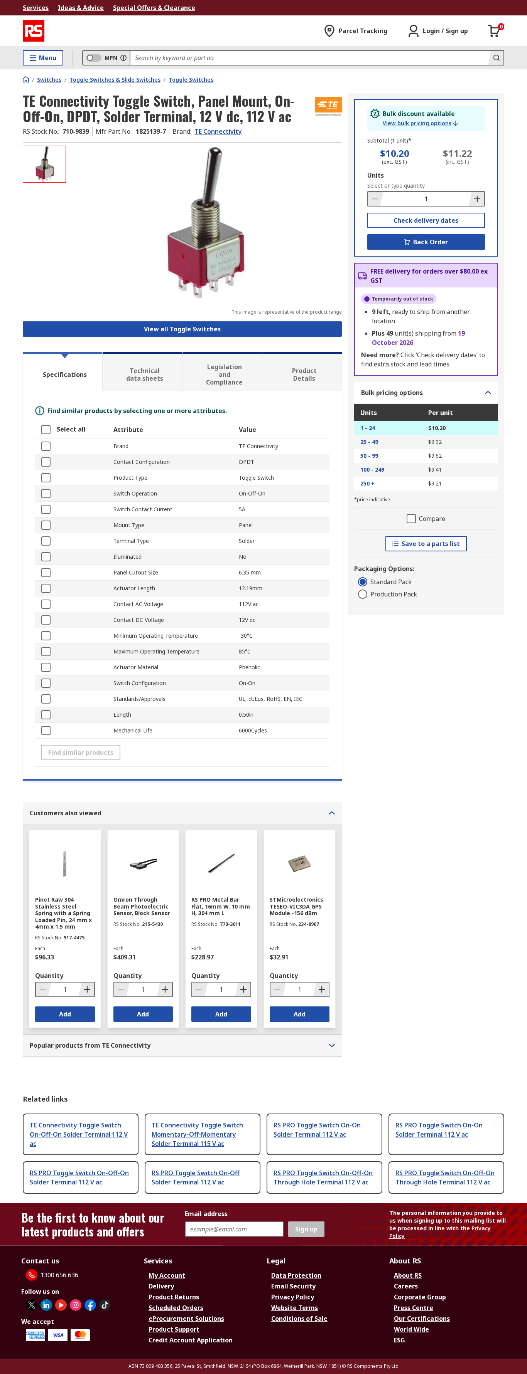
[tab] (62, 371)
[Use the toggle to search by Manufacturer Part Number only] (123, 58)
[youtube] (61, 1305)
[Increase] (476, 199)
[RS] (33, 31)
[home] (26, 79)
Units (375, 175)
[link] (420, 123)
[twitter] (31, 1305)
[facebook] (90, 1305)
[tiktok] (105, 1305)
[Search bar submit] (495, 58)
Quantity (49, 975)
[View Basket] (494, 31)
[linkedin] (46, 1305)
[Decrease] (375, 199)
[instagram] (75, 1305)
